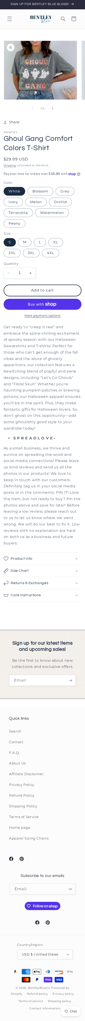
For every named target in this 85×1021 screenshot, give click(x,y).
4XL (50, 253)
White (14, 191)
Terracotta (18, 213)
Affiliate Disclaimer (26, 774)
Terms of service (31, 1001)
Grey (65, 191)
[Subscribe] (70, 680)
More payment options (42, 315)
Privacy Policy (21, 785)
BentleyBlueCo (39, 988)
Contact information (45, 1008)
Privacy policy (63, 993)
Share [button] (14, 122)
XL (55, 242)
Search (15, 731)
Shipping (10, 165)
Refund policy (37, 993)
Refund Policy (21, 795)
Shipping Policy (23, 806)
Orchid (60, 202)
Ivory (13, 202)
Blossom (40, 191)
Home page (19, 828)
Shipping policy (59, 1001)
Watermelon (52, 213)
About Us (17, 763)
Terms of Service (24, 817)
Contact (16, 742)
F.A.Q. (14, 753)
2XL (12, 253)
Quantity (11, 263)
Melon (36, 202)
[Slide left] (32, 109)
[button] (9, 18)
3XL (31, 253)
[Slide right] (53, 109)
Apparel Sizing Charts (29, 838)
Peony (14, 223)
